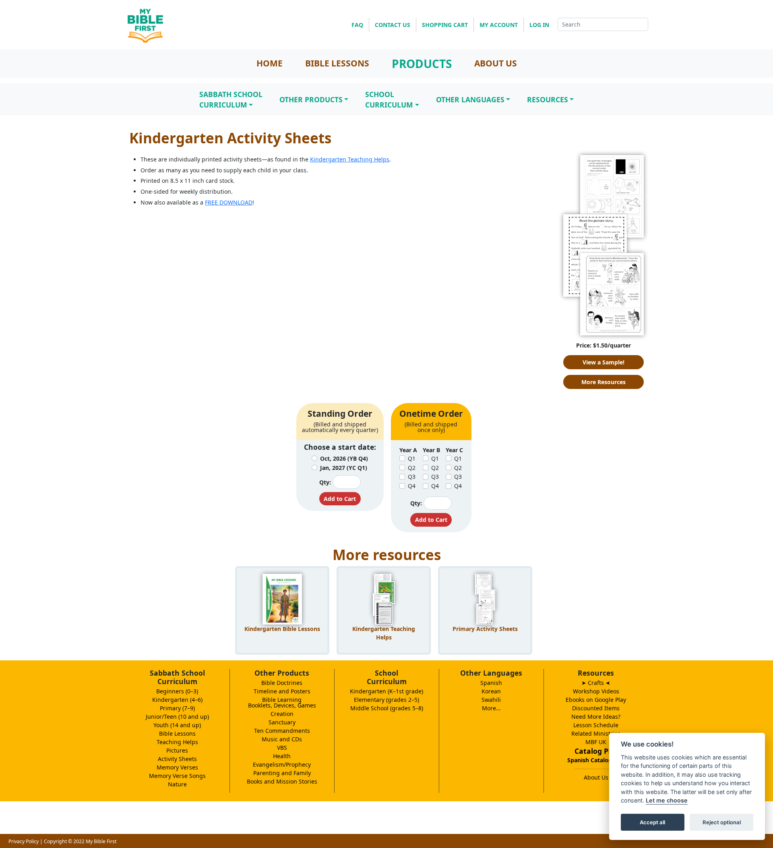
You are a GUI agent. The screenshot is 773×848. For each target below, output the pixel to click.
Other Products (311, 99)
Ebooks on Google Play (596, 699)
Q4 (411, 486)
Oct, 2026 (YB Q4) (344, 458)
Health (282, 756)
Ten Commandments (282, 730)
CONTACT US (392, 25)
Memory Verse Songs (177, 776)
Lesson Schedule (595, 725)
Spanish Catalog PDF (595, 760)
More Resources (603, 382)
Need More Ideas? (595, 716)
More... (491, 708)
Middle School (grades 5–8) (386, 708)
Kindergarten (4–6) (177, 699)
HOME (269, 63)
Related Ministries (595, 733)
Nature (177, 784)
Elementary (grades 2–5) (386, 699)
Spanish (491, 683)
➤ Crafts (595, 683)
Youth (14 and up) (177, 725)
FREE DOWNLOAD (228, 202)
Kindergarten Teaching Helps (349, 159)
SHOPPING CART (445, 25)
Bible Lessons (177, 733)
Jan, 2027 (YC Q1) (343, 468)
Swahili (491, 699)
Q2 (411, 468)
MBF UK (595, 742)
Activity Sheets (177, 759)
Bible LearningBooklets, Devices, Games (282, 702)
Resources (547, 99)
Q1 (411, 458)
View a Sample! (603, 362)
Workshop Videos (596, 691)
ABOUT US (495, 63)
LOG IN (539, 25)
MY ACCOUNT (499, 25)
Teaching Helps (177, 742)
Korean (491, 691)
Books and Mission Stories (282, 781)
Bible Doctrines (281, 683)
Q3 (411, 476)
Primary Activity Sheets (485, 629)
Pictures (177, 750)
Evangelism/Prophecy (282, 764)
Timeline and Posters (282, 691)
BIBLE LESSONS (337, 63)
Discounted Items (596, 708)
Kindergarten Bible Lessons (282, 629)
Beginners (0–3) (177, 691)
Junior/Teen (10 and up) (177, 716)
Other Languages (470, 99)
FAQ (357, 25)
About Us (596, 777)
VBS (282, 747)
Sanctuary (282, 722)
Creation (282, 714)
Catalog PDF (596, 751)
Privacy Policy (23, 841)
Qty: (325, 482)
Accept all (652, 822)
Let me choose (667, 800)
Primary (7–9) (177, 708)
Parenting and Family (282, 773)
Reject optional (722, 822)
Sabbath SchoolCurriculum (230, 99)
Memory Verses (177, 767)
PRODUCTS (422, 63)
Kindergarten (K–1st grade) (386, 691)
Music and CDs (282, 739)
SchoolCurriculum (389, 99)
